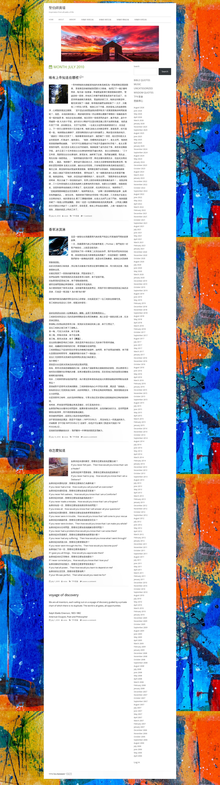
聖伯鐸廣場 (57, 7)
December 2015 (140, 390)
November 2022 (140, 184)
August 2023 (139, 172)
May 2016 (138, 374)
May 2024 (138, 159)
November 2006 (140, 733)
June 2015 (138, 409)
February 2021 (140, 245)
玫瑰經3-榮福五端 (123, 19)
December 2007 (140, 691)
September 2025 (140, 130)
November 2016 (140, 361)
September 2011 (140, 553)
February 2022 (140, 210)
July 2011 (137, 560)
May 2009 (138, 637)
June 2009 (138, 634)
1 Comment (87, 216)
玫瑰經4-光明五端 (140, 19)
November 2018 (140, 310)
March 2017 (139, 351)
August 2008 (139, 666)
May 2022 (138, 200)
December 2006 (140, 730)
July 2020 (137, 265)
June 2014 (138, 448)
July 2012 (137, 521)
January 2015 (139, 425)
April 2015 (138, 415)
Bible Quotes (142, 80)
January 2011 (139, 579)
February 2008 (140, 685)
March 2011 (139, 573)
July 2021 (137, 229)
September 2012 (140, 515)
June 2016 (138, 370)
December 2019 (140, 281)
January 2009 (139, 650)
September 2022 (140, 191)
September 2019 (140, 290)
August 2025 (139, 133)
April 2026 (138, 117)
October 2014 (139, 435)
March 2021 (139, 242)
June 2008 (138, 672)
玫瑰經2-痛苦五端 (105, 19)
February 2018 (140, 329)
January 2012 (139, 541)
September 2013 (140, 476)
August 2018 (139, 316)
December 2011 (140, 544)
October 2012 (139, 512)
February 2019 (140, 303)
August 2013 (139, 480)
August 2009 (139, 631)
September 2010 (140, 592)
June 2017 (138, 345)
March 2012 (139, 534)
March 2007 (139, 720)
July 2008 (137, 669)
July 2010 (137, 598)
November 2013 (140, 470)
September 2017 (140, 335)
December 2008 (140, 653)
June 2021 (138, 232)
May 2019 (138, 300)
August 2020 (139, 261)
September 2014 (140, 438)
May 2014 (138, 451)
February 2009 (140, 646)
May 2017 (138, 348)
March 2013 (139, 496)
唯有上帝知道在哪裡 (64, 77)
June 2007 (138, 711)
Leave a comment (90, 437)
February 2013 (140, 499)
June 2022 (138, 197)
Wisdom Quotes (143, 92)
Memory (72, 19)
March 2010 (139, 608)
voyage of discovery (64, 595)
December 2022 (140, 181)
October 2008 (139, 659)
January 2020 (139, 277)
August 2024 (139, 155)
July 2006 (137, 746)
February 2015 (140, 422)
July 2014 (137, 444)
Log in (137, 762)
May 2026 (138, 114)
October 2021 (139, 220)
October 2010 (139, 589)
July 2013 (137, 483)
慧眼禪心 (138, 100)
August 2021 (139, 226)
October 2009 (139, 624)
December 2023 (140, 165)
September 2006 (140, 740)
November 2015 (140, 393)
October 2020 (139, 258)
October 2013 (139, 473)
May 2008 (138, 675)
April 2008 (138, 679)
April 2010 (138, 605)
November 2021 (140, 216)
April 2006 (138, 756)
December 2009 (140, 618)
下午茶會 (75, 216)
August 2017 (139, 338)
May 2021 (138, 236)
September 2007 (140, 701)
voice (66, 216)
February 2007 (140, 724)
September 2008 (140, 663)
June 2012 (138, 525)
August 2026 (139, 107)
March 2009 (139, 643)
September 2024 (140, 152)
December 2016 (140, 358)
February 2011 (140, 576)
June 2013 (138, 486)
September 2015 (140, 399)
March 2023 (139, 175)
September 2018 (140, 313)
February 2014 (140, 460)
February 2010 (140, 611)
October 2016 (139, 364)
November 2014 (140, 431)
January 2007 (139, 727)
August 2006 (139, 743)
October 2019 (139, 287)
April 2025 (138, 143)
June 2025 (138, 136)
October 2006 (139, 736)
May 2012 (138, 528)
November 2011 (140, 547)
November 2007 (140, 695)
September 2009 (140, 627)
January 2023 (139, 178)
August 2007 (139, 704)
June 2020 (138, 268)
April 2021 (138, 239)
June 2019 (138, 297)
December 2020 (140, 252)
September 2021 (140, 223)
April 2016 (138, 377)
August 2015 (139, 403)
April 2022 (138, 204)
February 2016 (140, 383)
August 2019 (139, 293)
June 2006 (138, 749)
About (61, 19)
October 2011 (139, 550)
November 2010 (140, 586)
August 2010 (139, 595)
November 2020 (140, 255)
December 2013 (140, 467)
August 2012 (139, 518)
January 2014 (139, 464)
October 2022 (139, 188)
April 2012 (138, 531)
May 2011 (138, 566)
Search (136, 66)
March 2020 (139, 274)
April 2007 (138, 717)
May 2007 (138, 714)
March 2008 (139, 682)
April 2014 (138, 454)
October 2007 (139, 698)
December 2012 (140, 505)
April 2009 (138, 640)
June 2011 (138, 563)
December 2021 (140, 213)
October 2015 (139, 396)
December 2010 (140, 582)
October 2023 (139, 168)
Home (51, 19)
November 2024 (140, 149)
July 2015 (137, 406)
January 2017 (139, 354)
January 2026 (139, 123)
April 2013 (138, 492)
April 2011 (138, 569)
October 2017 (139, 332)
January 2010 (139, 614)
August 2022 (139, 194)
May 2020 (138, 271)
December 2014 (140, 428)
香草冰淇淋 (57, 229)
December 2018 (140, 306)
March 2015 (139, 419)
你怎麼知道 (57, 450)
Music (137, 84)
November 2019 (140, 284)
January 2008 (139, 688)
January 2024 (139, 162)
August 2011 (139, 557)
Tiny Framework (59, 774)
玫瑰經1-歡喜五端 (87, 19)
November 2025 (140, 127)
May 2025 (138, 139)
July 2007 (137, 707)
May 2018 (138, 319)
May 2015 (138, 412)
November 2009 (140, 621)
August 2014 (139, 441)
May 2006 (138, 752)
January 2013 (139, 502)
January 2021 (139, 248)
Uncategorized (143, 88)
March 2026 (139, 120)
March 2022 (139, 207)
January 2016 (139, 386)
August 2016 (139, 367)
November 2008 (140, 656)
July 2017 (137, 342)
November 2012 (140, 508)
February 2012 (140, 537)
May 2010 (138, 602)
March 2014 (139, 457)
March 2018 (139, 326)
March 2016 (139, 380)
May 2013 (138, 489)
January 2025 (139, 146)
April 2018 (138, 322)
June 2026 (138, 110)
